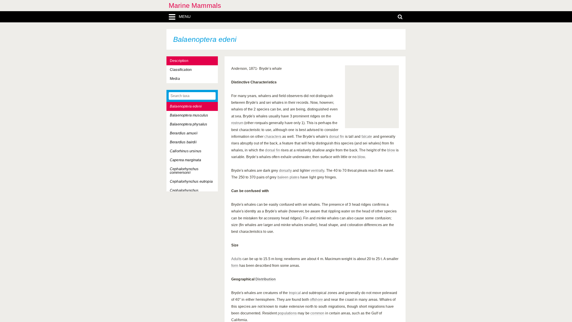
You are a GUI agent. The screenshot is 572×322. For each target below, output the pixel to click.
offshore (316, 299)
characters (272, 136)
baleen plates (288, 177)
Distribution (265, 279)
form (234, 265)
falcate (367, 136)
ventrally (317, 170)
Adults (236, 259)
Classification (181, 70)
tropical (295, 293)
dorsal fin (336, 136)
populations (287, 313)
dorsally (285, 170)
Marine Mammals (195, 5)
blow (391, 150)
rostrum (237, 123)
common (317, 313)
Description (179, 61)
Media (175, 78)
